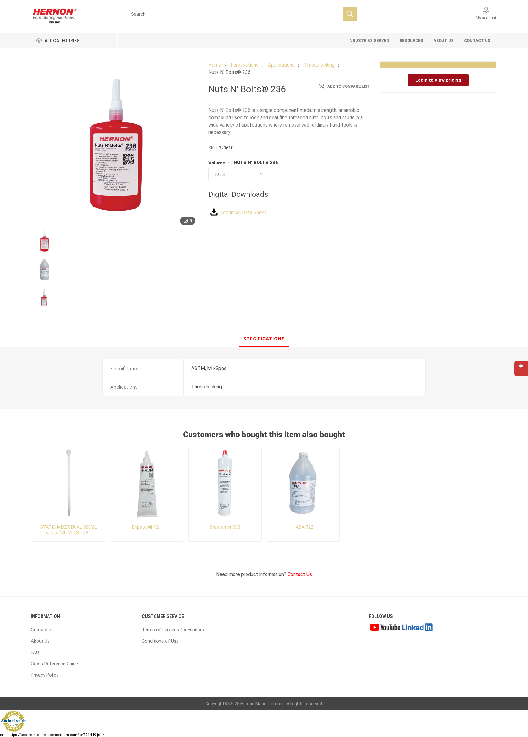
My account (486, 18)
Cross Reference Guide (54, 663)
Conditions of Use (160, 641)
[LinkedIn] (417, 628)
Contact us (42, 629)
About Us (40, 641)
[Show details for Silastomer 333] (225, 483)
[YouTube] (385, 628)
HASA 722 (303, 527)
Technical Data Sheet (243, 212)
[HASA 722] (302, 483)
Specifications (264, 339)
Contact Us (300, 574)
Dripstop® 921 (146, 527)
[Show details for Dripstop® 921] (146, 483)
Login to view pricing (438, 80)
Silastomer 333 (225, 527)
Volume (217, 163)
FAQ (35, 652)
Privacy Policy (44, 675)
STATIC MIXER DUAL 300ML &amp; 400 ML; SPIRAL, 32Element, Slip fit (68, 532)
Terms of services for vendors (173, 629)
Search (350, 14)
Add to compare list (348, 86)
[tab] (264, 339)
